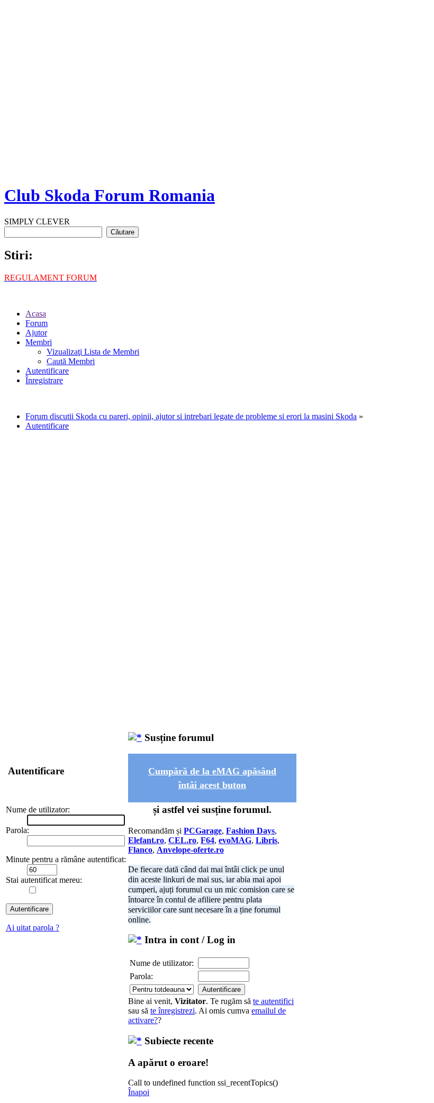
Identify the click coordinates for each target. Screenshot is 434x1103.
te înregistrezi (172, 1010)
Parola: (141, 976)
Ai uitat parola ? (32, 927)
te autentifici (273, 1001)
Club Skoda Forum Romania (109, 195)
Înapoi (138, 1092)
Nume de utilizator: (162, 963)
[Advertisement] (217, 100)
